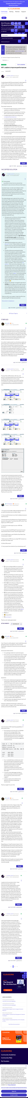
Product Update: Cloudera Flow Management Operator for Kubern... (13, 1015)
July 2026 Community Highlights (9, 1001)
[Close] (26, 1066)
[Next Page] (17, 966)
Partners (17, 11)
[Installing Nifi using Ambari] (1, 313)
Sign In (4, 17)
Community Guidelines (8, 1055)
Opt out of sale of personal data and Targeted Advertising (14, 1087)
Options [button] (4, 60)
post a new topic (19, 51)
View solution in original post (8, 300)
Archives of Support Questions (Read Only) (11, 57)
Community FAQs (6, 1058)
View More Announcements (14, 1024)
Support (23, 11)
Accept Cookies (14, 1095)
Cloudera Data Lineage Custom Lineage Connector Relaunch (12, 1010)
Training (11, 11)
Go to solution (21, 64)
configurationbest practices (10, 117)
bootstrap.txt (8, 617)
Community (4, 11)
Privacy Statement (12, 1084)
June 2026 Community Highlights (9, 1005)
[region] (14, 1080)
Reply (23, 163)
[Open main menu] (26, 18)
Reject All (14, 1091)
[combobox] (14, 38)
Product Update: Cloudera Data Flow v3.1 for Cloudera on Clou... (13, 1020)
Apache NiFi (8, 71)
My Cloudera (5, 1061)
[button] (26, 80)
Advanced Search (5, 41)
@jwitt (14, 273)
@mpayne (7, 244)
